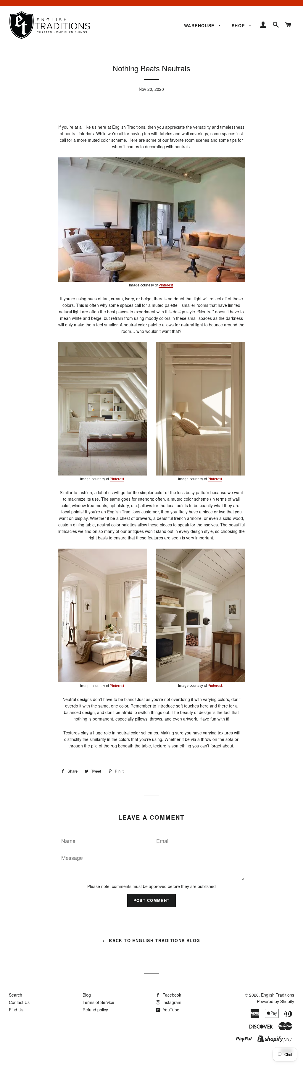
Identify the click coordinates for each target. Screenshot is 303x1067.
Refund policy (95, 1010)
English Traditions (277, 995)
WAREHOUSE (200, 25)
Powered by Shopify (275, 1001)
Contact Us (19, 1002)
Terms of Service (98, 1002)
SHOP (239, 25)
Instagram (171, 1002)
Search (15, 995)
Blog (87, 995)
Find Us (16, 1010)
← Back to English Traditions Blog (151, 940)
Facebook (171, 995)
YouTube (170, 1010)
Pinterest (166, 285)
